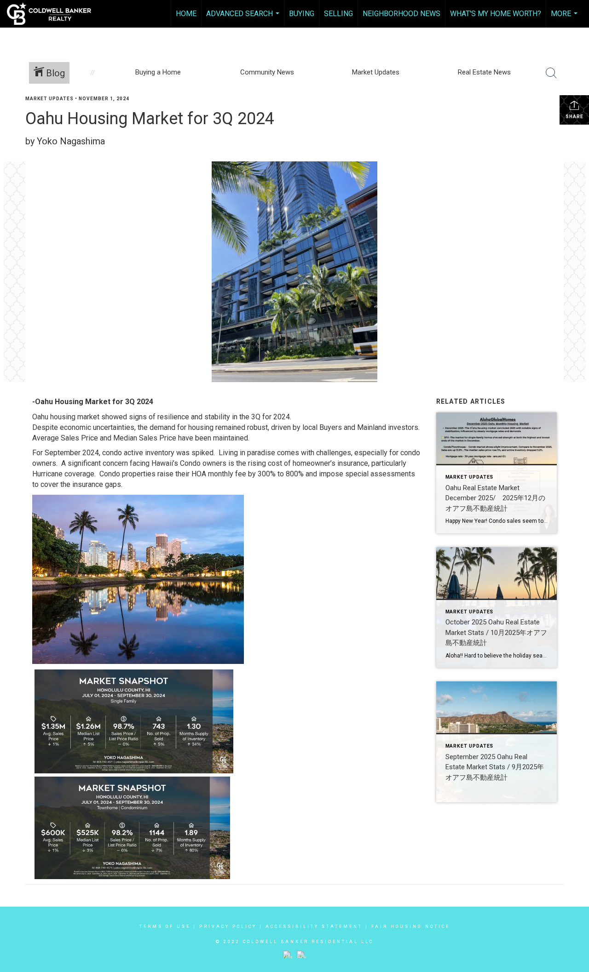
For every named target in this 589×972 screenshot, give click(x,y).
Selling (338, 13)
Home (186, 13)
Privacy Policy (228, 926)
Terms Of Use (165, 926)
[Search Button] (551, 73)
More (565, 18)
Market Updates (49, 98)
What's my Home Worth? (495, 13)
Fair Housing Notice (410, 926)
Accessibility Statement (314, 926)
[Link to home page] (53, 14)
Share (574, 116)
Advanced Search (244, 18)
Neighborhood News (401, 13)
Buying (301, 13)
